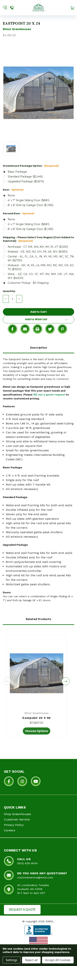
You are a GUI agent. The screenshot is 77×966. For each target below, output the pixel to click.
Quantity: (9, 291)
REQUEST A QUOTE (22, 909)
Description (38, 347)
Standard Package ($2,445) (25, 176)
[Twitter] (50, 329)
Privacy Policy (14, 825)
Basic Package (17, 171)
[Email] (25, 329)
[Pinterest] (62, 329)
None (11, 195)
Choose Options (36, 731)
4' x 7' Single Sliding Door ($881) (28, 200)
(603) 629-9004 (27, 863)
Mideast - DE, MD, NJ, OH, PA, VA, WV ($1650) (37, 251)
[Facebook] (12, 329)
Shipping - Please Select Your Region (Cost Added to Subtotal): (38, 239)
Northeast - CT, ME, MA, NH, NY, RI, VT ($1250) (38, 246)
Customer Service (17, 819)
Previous (8, 681)
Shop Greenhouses (17, 814)
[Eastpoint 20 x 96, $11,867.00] (36, 673)
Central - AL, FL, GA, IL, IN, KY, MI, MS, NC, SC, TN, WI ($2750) (41, 258)
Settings (11, 960)
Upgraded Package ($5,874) (26, 181)
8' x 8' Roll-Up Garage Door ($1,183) (30, 205)
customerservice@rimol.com (35, 877)
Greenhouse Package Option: (31, 166)
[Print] (37, 329)
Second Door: (18, 213)
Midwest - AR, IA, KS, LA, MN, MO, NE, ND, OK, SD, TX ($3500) (41, 267)
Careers (9, 830)
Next (66, 681)
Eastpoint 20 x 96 (36, 718)
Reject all (31, 960)
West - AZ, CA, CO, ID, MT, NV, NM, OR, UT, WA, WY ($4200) (41, 276)
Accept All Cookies (58, 960)
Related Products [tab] (38, 619)
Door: (13, 189)
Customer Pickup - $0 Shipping (28, 283)
